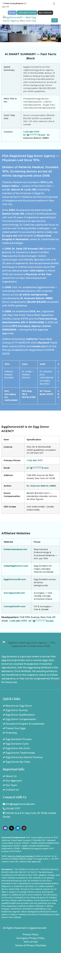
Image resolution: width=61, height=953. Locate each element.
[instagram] (24, 828)
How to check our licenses (20, 856)
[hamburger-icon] (54, 20)
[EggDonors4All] (22, 20)
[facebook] (5, 828)
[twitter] (11, 828)
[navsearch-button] (54, 3)
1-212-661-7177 (31, 132)
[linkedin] (17, 828)
